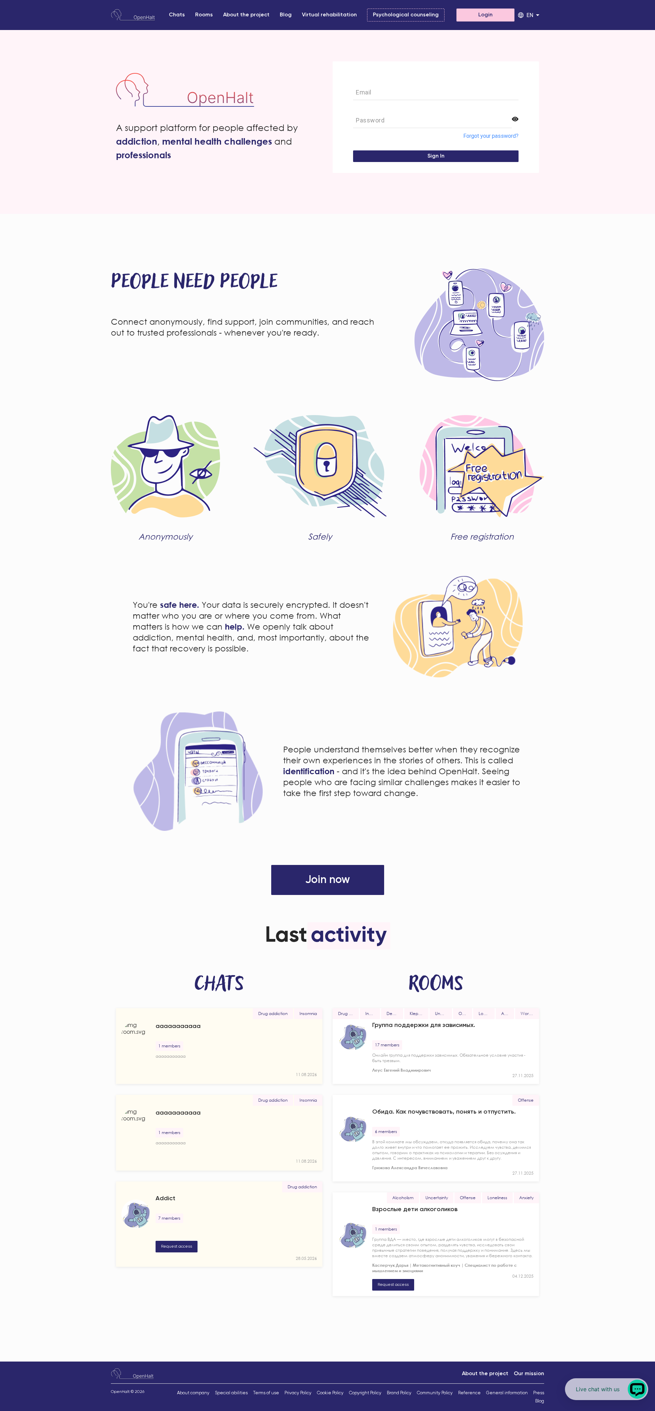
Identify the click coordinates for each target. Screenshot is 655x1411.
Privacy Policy (298, 1393)
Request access (176, 1247)
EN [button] (529, 15)
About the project (246, 15)
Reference (469, 1393)
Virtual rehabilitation (329, 15)
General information (507, 1393)
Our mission (529, 1374)
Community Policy (435, 1393)
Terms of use (266, 1393)
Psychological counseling (406, 15)
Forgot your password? (491, 136)
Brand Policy (399, 1393)
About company (193, 1393)
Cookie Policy (330, 1393)
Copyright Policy (365, 1393)
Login (485, 15)
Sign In (436, 156)
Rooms (204, 15)
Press (538, 1393)
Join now (327, 879)
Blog (286, 15)
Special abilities (231, 1393)
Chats (177, 15)
